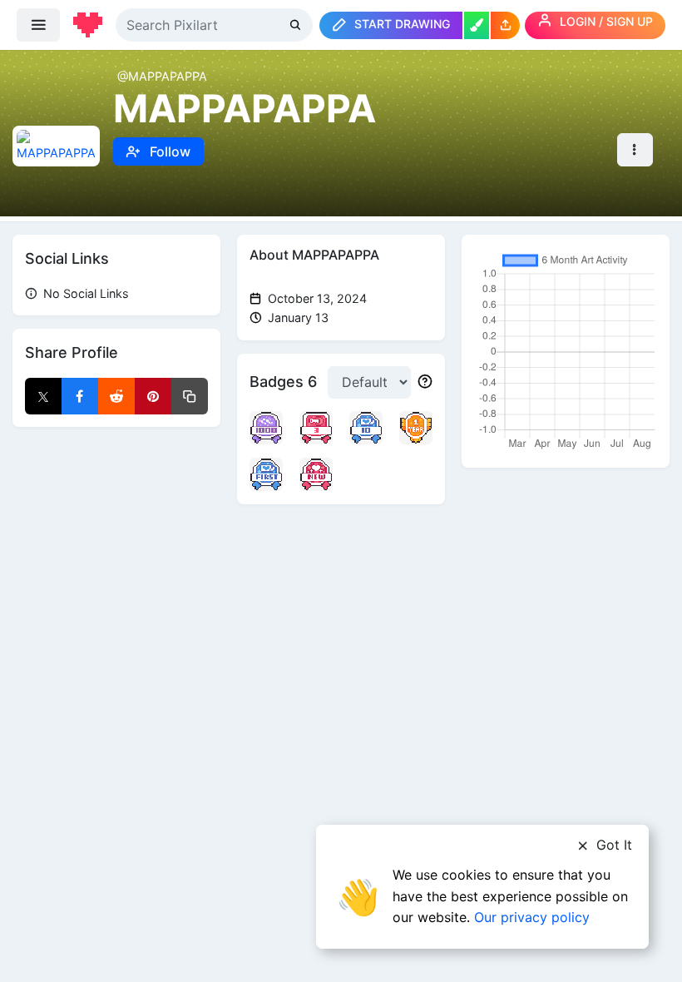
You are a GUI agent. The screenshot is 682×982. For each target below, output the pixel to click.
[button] (505, 25)
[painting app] (476, 25)
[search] (297, 24)
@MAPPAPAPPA (162, 76)
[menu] (38, 25)
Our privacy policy (532, 917)
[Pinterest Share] (153, 396)
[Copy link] (189, 396)
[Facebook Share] (80, 396)
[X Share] (43, 396)
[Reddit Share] (116, 396)
